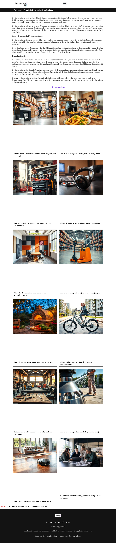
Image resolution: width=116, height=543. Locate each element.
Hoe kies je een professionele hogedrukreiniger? (81, 432)
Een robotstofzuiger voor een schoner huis (32, 501)
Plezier (3, 506)
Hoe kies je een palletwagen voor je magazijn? (80, 293)
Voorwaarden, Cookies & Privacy (58, 522)
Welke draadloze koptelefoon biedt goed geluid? (81, 223)
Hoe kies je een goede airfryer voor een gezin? (80, 154)
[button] (64, 3)
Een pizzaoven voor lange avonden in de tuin (33, 362)
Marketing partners (58, 527)
